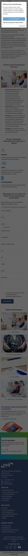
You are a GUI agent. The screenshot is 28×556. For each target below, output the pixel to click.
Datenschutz (22, 26)
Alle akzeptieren (14, 19)
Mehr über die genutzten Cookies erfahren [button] (13, 22)
